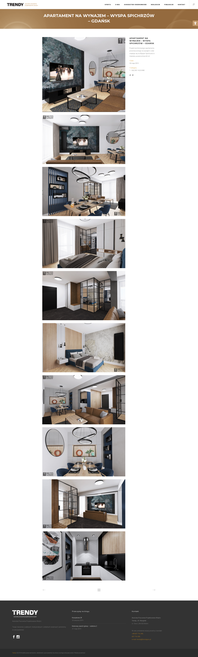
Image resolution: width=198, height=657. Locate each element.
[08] (83, 320)
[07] (83, 424)
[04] (83, 163)
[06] (83, 476)
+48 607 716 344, (137, 634)
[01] (83, 268)
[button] (195, 23)
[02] (83, 372)
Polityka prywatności (79, 653)
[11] (83, 580)
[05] (83, 215)
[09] (83, 528)
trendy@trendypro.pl (141, 639)
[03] (83, 111)
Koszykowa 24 (77, 618)
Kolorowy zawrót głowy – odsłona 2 (84, 626)
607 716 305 (136, 636)
